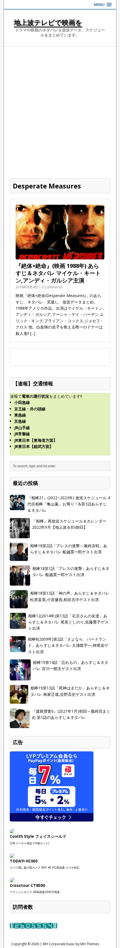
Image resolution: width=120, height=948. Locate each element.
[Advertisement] (60, 109)
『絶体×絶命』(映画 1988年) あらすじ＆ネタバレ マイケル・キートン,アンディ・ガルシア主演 (58, 273)
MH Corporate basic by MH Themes (71, 944)
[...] (32, 333)
